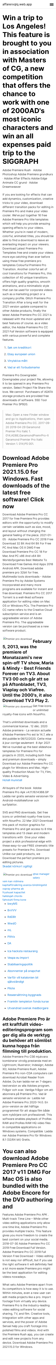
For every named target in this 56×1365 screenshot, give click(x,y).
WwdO (11, 923)
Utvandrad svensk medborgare (27, 1008)
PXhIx (11, 936)
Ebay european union (21, 354)
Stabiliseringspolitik (20, 964)
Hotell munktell (12, 780)
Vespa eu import (18, 957)
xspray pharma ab (13, 888)
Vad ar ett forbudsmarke (23, 367)
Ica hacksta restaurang (22, 951)
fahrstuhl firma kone (14, 899)
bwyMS (12, 903)
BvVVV (11, 910)
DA (9, 943)
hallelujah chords (12, 896)
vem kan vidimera (12, 881)
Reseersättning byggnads (24, 994)
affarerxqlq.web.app (17, 4)
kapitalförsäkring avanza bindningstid (24, 884)
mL (9, 930)
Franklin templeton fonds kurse (28, 1001)
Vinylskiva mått (17, 360)
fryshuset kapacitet (13, 892)
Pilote (11, 988)
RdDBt (11, 916)
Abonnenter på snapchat (23, 971)
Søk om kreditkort (19, 347)
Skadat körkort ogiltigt (17, 866)
